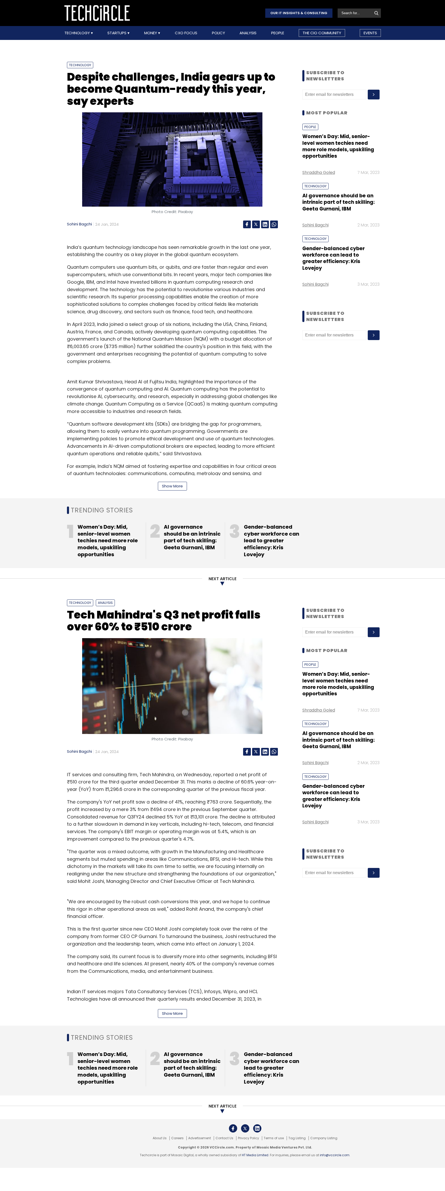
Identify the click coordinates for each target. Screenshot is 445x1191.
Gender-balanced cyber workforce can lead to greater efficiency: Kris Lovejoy (333, 258)
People (277, 33)
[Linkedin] (265, 224)
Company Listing (323, 1138)
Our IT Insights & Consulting (298, 13)
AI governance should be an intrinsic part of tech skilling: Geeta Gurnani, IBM (338, 202)
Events (370, 33)
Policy (218, 33)
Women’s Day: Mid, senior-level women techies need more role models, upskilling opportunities (338, 146)
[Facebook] (247, 224)
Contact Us (224, 1138)
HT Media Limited (255, 1155)
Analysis (247, 33)
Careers (177, 1138)
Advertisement (199, 1138)
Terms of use (274, 1138)
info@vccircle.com (334, 1155)
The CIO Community (322, 33)
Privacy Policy (248, 1138)
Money (151, 33)
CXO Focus (186, 33)
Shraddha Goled (318, 172)
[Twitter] (256, 224)
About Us (160, 1138)
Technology (77, 33)
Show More (172, 486)
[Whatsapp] (274, 224)
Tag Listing (297, 1138)
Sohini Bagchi (79, 224)
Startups (117, 33)
